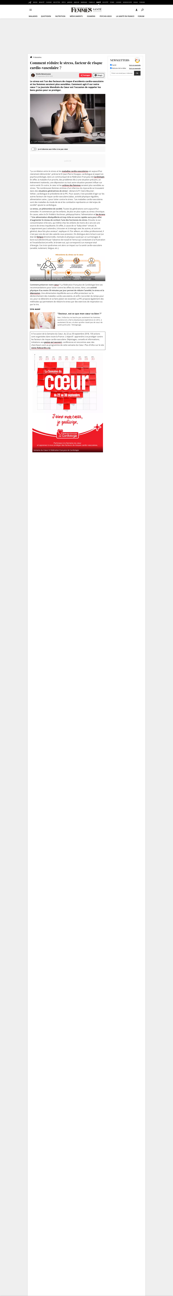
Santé (98, 2)
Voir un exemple (135, 65)
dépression (35, 293)
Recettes (56, 2)
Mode (35, 2)
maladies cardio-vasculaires (75, 171)
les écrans (100, 214)
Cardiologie (99, 177)
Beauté (41, 2)
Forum (142, 2)
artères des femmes (71, 185)
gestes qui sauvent (53, 342)
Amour (76, 2)
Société (105, 2)
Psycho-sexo (106, 16)
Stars (112, 2)
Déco (64, 2)
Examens (91, 16)
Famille (92, 2)
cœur (56, 284)
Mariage (84, 2)
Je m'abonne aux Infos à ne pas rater (53, 149)
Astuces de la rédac (119, 68)
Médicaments (76, 16)
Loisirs (118, 2)
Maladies (33, 16)
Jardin (69, 2)
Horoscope (127, 2)
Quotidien (46, 16)
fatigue (40, 237)
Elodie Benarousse (43, 74)
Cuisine (49, 2)
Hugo (135, 2)
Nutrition (60, 16)
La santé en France (125, 16)
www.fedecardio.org (40, 348)
